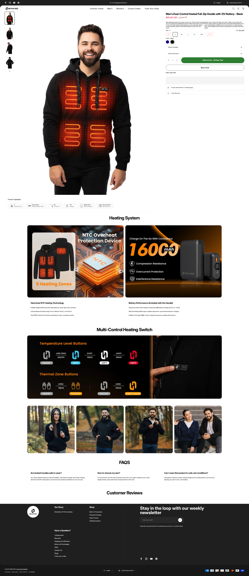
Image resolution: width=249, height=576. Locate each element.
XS (168, 34)
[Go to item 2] (10, 32)
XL (194, 34)
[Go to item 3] (10, 47)
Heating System (94, 521)
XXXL (209, 34)
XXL (202, 34)
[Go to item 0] (10, 18)
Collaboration (59, 535)
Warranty (57, 538)
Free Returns (8, 572)
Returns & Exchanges (61, 544)
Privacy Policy (15, 572)
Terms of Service (23, 572)
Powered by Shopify (22, 569)
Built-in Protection (95, 512)
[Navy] (167, 42)
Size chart (241, 30)
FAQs (56, 547)
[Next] (152, 108)
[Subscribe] (180, 520)
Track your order (60, 556)
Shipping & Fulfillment (62, 541)
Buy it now (205, 68)
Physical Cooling (95, 515)
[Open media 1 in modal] (86, 103)
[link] (75, 261)
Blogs (56, 553)
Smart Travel (93, 518)
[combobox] (218, 2)
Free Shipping (31, 572)
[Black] (172, 42)
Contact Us (58, 550)
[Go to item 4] (10, 62)
